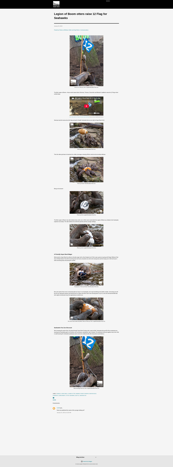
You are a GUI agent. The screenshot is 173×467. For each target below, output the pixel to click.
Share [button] (54, 400)
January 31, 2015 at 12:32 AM (64, 412)
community (55, 395)
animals (59, 393)
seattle (77, 395)
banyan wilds (92, 393)
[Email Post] (53, 398)
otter (67, 395)
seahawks (72, 395)
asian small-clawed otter (68, 393)
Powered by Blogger (87, 461)
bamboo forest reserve (82, 393)
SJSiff (58, 407)
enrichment (62, 395)
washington (83, 395)
